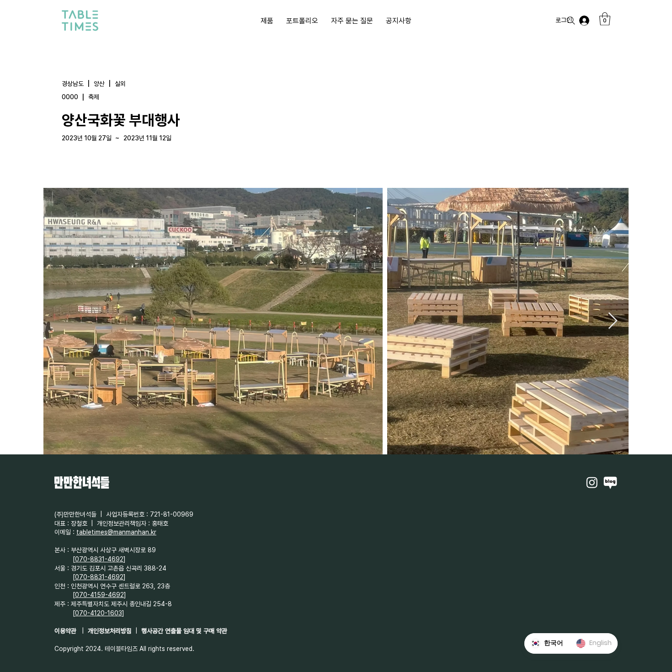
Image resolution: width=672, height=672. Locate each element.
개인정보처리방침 (110, 631)
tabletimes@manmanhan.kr (116, 532)
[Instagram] (592, 482)
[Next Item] (613, 321)
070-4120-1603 (98, 613)
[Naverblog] (610, 482)
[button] (604, 19)
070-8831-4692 (99, 559)
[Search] (571, 20)
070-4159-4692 (99, 594)
